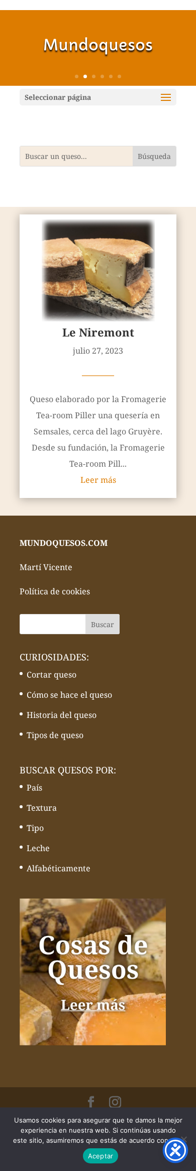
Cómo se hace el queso (69, 694)
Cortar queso (51, 674)
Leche (38, 848)
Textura (42, 807)
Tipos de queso (55, 735)
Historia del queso (61, 714)
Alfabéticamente (58, 868)
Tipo (35, 827)
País (34, 787)
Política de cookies (55, 591)
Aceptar (101, 1156)
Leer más (98, 479)
